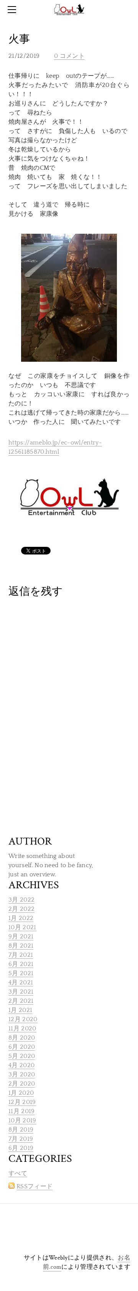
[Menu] (13, 9)
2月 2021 (20, 1000)
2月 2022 (21, 909)
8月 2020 (21, 1037)
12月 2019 (22, 1102)
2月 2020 (21, 1083)
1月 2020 (21, 1092)
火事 (19, 39)
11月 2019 (21, 1111)
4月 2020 (21, 1065)
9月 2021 (20, 936)
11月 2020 (22, 1028)
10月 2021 (22, 927)
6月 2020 (21, 1046)
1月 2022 (20, 918)
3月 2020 (21, 1074)
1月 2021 (20, 1010)
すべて (17, 1173)
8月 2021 (20, 945)
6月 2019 (20, 1148)
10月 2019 (22, 1120)
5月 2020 (21, 1056)
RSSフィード (34, 1186)
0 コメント (69, 55)
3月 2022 (21, 899)
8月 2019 (20, 1129)
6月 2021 (20, 964)
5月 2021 (20, 973)
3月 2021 (20, 991)
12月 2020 (23, 1019)
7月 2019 (20, 1138)
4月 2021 (20, 982)
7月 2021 (20, 954)
